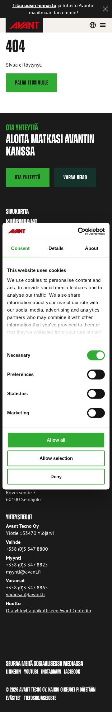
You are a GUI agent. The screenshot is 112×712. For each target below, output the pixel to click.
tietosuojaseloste (40, 698)
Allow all (56, 440)
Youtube (31, 671)
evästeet (13, 698)
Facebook (72, 671)
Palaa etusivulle (31, 82)
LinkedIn (13, 671)
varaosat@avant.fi (25, 594)
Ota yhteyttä (27, 177)
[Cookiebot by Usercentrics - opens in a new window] (79, 231)
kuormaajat (21, 221)
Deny (56, 476)
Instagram (51, 671)
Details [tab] (56, 248)
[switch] (96, 374)
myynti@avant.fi (23, 572)
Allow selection (56, 458)
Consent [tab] (20, 248)
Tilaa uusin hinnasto (34, 5)
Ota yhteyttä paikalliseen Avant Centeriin (48, 610)
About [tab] (92, 248)
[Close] (105, 9)
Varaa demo (75, 177)
